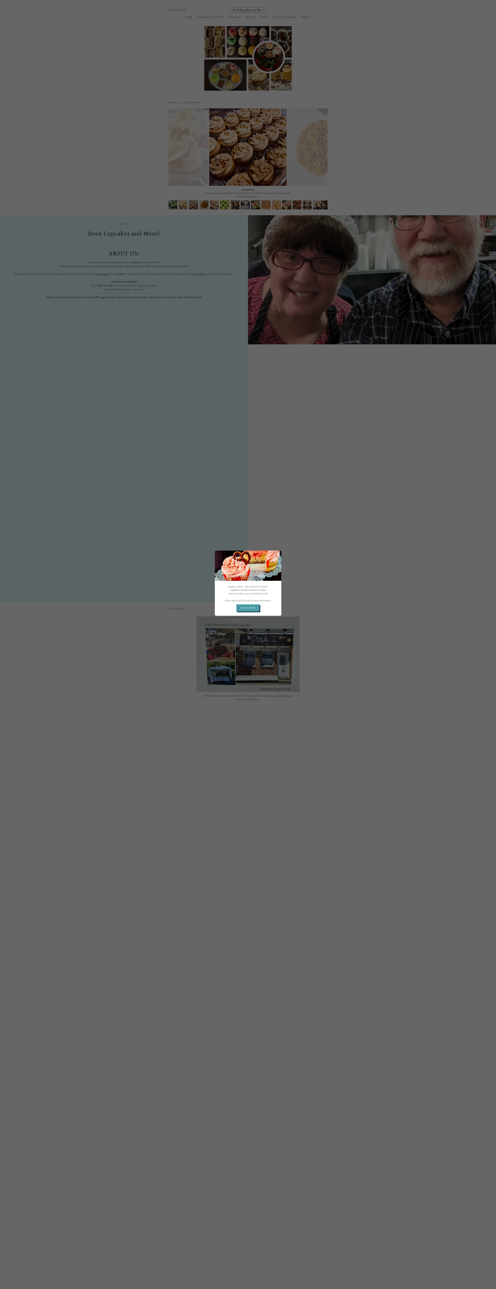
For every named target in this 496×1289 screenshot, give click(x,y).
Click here (248, 608)
